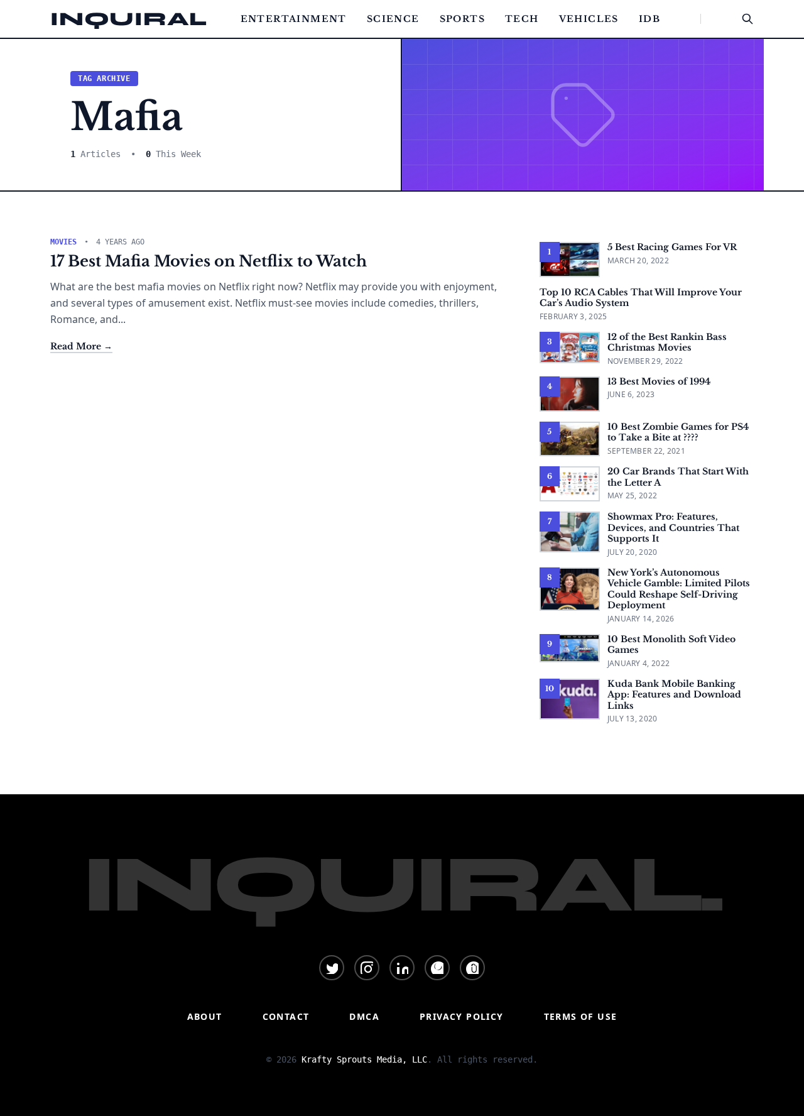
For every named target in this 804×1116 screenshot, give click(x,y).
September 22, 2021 (646, 451)
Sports (462, 19)
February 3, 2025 (573, 316)
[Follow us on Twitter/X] (331, 967)
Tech (522, 19)
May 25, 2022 (632, 495)
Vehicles (589, 19)
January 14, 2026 (641, 618)
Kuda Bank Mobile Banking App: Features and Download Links (674, 694)
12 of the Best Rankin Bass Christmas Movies (667, 342)
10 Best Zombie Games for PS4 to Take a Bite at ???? (678, 432)
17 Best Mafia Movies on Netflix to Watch (208, 261)
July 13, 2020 (632, 718)
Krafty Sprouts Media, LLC (364, 1059)
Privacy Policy (462, 1016)
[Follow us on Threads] (472, 967)
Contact (286, 1016)
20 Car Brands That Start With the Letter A (678, 477)
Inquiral (128, 19)
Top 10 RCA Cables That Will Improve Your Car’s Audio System (641, 298)
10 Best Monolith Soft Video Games (671, 644)
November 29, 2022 (645, 361)
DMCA (364, 1016)
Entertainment (294, 19)
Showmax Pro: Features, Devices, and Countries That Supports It (673, 527)
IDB (649, 19)
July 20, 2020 (632, 552)
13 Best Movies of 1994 (658, 381)
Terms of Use (580, 1016)
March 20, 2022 (638, 260)
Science (393, 19)
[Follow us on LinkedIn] (402, 967)
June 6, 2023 (631, 394)
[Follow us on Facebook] (437, 967)
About (204, 1016)
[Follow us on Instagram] (366, 967)
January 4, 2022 (638, 663)
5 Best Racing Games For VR (672, 247)
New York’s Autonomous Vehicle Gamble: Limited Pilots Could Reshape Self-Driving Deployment (678, 589)
